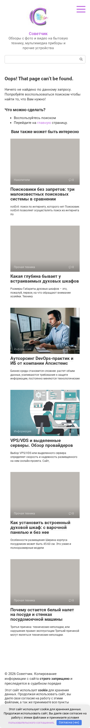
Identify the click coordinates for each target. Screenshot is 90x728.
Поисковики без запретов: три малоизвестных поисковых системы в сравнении (42, 194)
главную (44, 123)
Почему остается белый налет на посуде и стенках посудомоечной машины (42, 614)
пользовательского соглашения (31, 722)
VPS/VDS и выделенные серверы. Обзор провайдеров (41, 443)
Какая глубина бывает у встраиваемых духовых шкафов (44, 279)
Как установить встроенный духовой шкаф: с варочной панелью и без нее (40, 527)
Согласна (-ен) (69, 722)
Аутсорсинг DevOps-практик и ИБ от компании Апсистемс (41, 361)
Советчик (38, 33)
